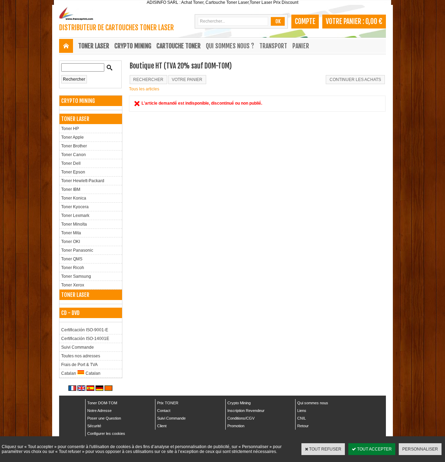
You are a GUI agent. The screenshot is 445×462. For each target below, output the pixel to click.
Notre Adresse (99, 410)
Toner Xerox (72, 285)
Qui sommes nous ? (230, 46)
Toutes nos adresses (80, 356)
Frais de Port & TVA (79, 364)
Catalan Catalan (80, 373)
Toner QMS (71, 259)
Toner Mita (71, 232)
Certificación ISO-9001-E (84, 329)
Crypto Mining (239, 403)
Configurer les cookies (106, 433)
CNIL (301, 418)
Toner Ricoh (72, 267)
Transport (273, 46)
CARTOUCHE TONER (178, 46)
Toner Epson (73, 172)
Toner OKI (70, 241)
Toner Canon (73, 154)
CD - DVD (70, 312)
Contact (163, 410)
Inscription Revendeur (246, 410)
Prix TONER (167, 403)
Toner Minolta (74, 224)
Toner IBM (70, 189)
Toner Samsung (76, 276)
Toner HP (70, 128)
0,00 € (373, 21)
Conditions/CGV (240, 418)
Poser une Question (104, 418)
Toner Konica (73, 198)
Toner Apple (72, 137)
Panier (300, 46)
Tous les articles (144, 89)
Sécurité (94, 426)
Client (162, 426)
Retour (303, 426)
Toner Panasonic (77, 250)
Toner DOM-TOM (102, 403)
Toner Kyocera (75, 206)
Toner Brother (74, 146)
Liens (301, 410)
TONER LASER (93, 46)
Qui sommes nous (312, 403)
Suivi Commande (77, 347)
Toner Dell (71, 163)
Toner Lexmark (75, 215)
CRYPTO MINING (132, 46)
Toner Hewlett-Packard (82, 180)
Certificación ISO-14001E (85, 338)
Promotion (235, 426)
